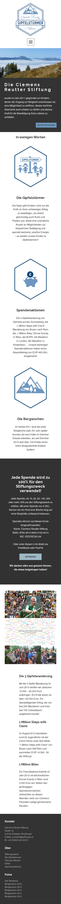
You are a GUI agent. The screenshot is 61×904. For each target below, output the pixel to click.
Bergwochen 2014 (13, 890)
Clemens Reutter (13, 860)
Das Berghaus (11, 880)
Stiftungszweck (12, 854)
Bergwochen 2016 (13, 883)
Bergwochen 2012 (13, 896)
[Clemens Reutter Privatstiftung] (30, 19)
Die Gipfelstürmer (13, 857)
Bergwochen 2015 (13, 886)
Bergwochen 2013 (13, 893)
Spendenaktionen (13, 866)
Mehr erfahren (46, 125)
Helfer (7, 863)
